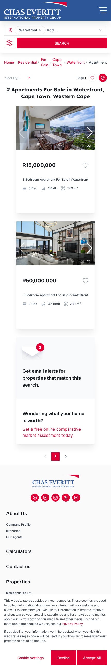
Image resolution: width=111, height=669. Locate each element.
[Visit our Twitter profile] (66, 498)
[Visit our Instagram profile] (55, 498)
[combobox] (75, 30)
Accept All (92, 658)
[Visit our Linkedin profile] (45, 498)
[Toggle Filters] (9, 43)
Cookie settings (30, 658)
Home (9, 62)
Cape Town (57, 62)
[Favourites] (85, 165)
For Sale (44, 62)
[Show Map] (103, 78)
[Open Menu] (103, 10)
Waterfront (76, 62)
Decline (63, 658)
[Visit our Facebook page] (35, 498)
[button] (40, 30)
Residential (27, 62)
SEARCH (62, 43)
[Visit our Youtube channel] (76, 498)
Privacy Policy (72, 624)
